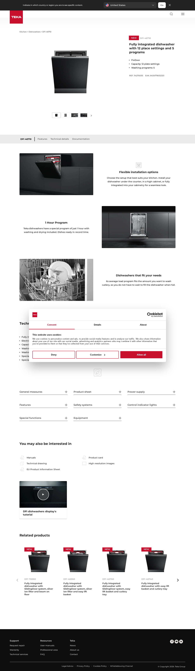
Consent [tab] (51, 325)
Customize (95, 354)
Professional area (49, 650)
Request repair (17, 645)
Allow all (141, 354)
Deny (54, 354)
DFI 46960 (69, 579)
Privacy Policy (83, 666)
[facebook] (172, 641)
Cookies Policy (100, 666)
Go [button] (161, 5)
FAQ (42, 654)
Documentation (81, 139)
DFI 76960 (30, 579)
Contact (74, 654)
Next (91, 115)
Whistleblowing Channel (121, 666)
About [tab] (143, 325)
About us (74, 650)
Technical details (60, 139)
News (73, 645)
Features (42, 139)
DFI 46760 (108, 579)
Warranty (14, 650)
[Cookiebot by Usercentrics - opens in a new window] (149, 314)
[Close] (169, 5)
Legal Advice (67, 666)
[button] (130, 5)
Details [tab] (97, 325)
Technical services (19, 654)
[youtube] (176, 641)
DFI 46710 (26, 139)
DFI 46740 (147, 579)
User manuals (47, 645)
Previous (17, 580)
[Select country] (177, 14)
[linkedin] (181, 641)
